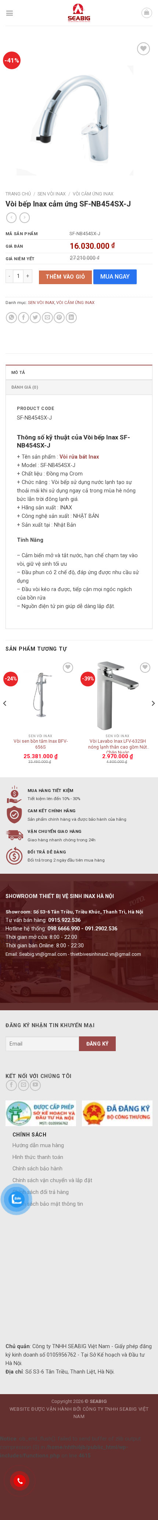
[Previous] (5, 718)
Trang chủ (18, 194)
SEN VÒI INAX (51, 194)
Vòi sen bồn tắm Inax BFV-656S (41, 744)
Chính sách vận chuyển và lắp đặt (52, 1180)
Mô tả (18, 372)
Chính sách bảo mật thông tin (47, 1204)
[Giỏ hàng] (146, 13)
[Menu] (10, 12)
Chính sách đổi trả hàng (40, 1192)
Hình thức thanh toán (37, 1157)
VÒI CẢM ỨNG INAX (93, 194)
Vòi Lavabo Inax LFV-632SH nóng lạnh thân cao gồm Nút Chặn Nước (117, 746)
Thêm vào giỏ (65, 277)
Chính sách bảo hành (37, 1169)
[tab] (79, 372)
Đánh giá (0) (24, 387)
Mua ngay (115, 276)
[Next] (153, 718)
